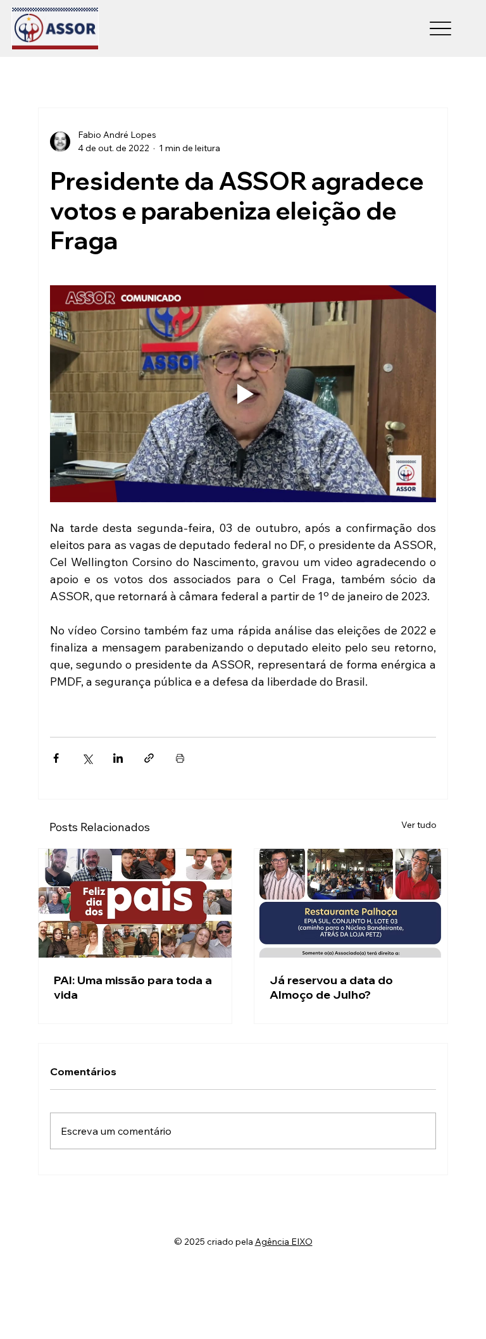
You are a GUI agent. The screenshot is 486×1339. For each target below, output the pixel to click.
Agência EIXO (284, 1241)
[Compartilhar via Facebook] (56, 758)
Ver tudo (419, 824)
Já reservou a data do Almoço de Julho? (331, 987)
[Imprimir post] (180, 758)
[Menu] (440, 29)
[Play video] (243, 393)
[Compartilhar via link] (149, 758)
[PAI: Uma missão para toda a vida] (135, 903)
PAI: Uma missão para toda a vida (133, 987)
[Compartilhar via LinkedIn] (118, 758)
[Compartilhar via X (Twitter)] (87, 758)
